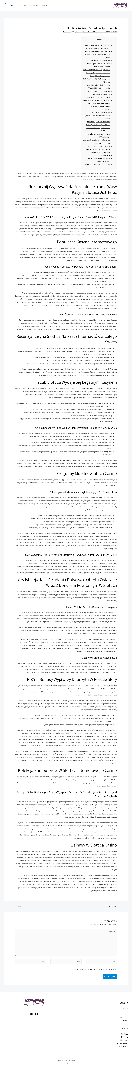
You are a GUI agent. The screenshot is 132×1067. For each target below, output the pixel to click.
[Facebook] (36, 1014)
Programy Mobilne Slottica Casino (98, 91)
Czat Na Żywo (105, 131)
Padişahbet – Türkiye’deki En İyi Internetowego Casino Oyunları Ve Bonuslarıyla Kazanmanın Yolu (98, 149)
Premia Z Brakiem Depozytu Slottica (97, 164)
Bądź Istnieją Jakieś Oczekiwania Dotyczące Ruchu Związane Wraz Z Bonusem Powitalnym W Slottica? (98, 125)
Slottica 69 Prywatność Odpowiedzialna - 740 (92, 32)
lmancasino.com (106, 395)
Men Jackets (123, 1046)
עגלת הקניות (124, 1017)
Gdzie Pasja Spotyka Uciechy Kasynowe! (96, 70)
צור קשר (13, 5)
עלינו (19, 5)
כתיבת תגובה (113, 32)
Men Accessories (122, 1043)
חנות (25, 5)
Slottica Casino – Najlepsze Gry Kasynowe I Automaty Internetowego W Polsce (96, 115)
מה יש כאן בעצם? (34, 5)
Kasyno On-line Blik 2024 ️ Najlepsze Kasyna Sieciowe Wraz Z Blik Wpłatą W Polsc (97, 54)
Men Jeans (124, 1034)
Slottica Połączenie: (103, 155)
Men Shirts (124, 1037)
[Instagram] (31, 1014)
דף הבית (44, 5)
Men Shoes (124, 1040)
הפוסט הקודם (114, 906)
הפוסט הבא (17, 906)
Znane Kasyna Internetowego (100, 61)
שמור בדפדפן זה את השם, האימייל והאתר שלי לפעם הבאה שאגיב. (94, 969)
